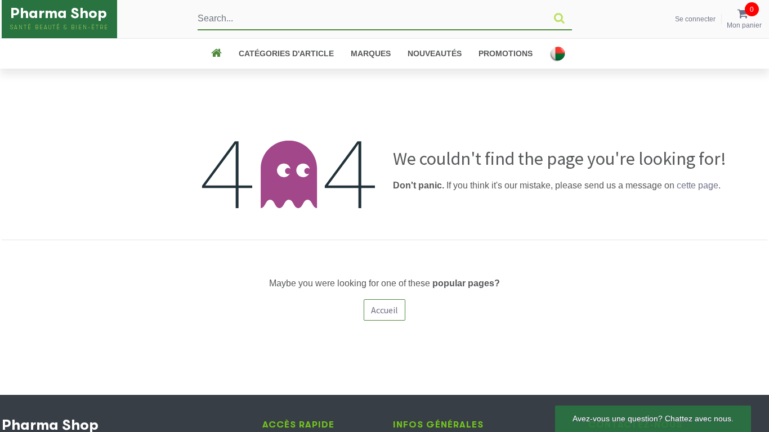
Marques (371, 53)
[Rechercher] (559, 18)
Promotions (506, 53)
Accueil (384, 310)
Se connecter (695, 19)
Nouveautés (435, 53)
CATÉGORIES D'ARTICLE (286, 53)
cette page (697, 185)
